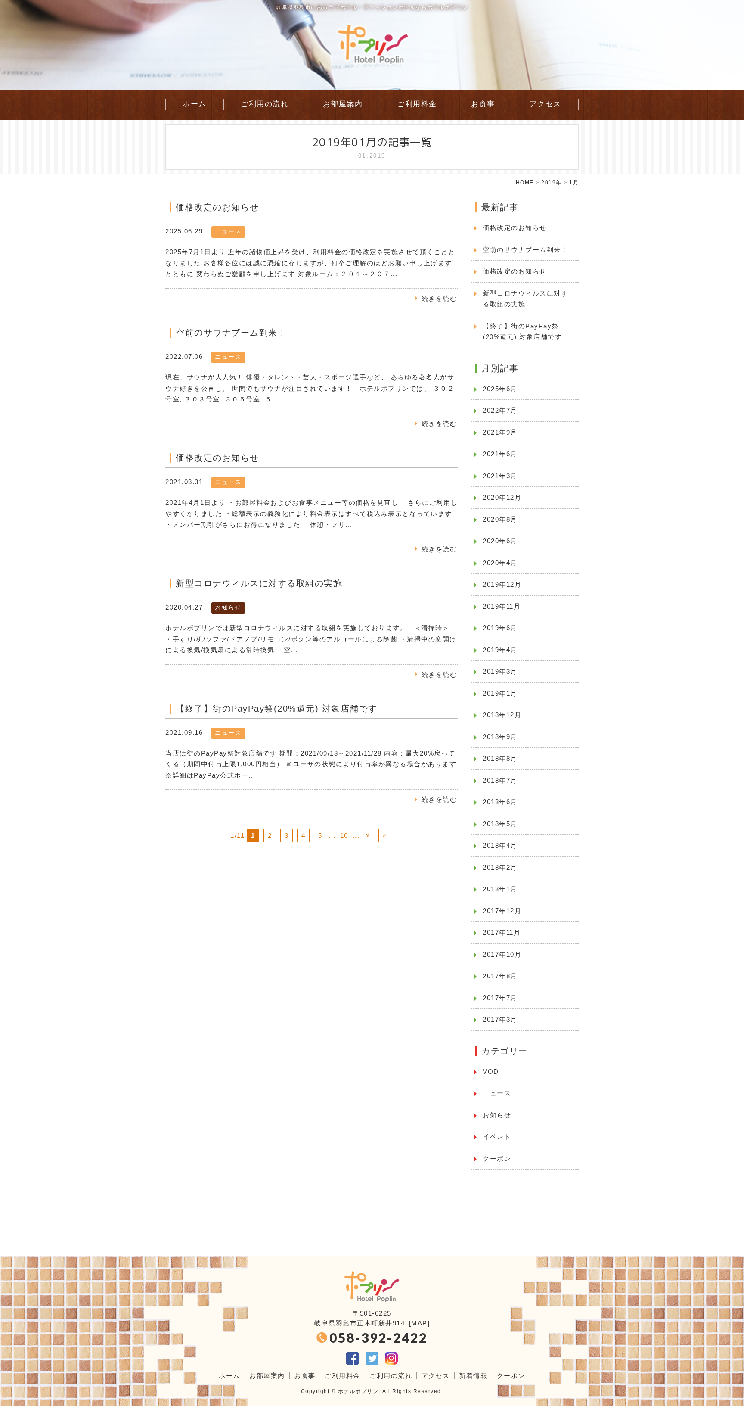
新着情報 (473, 1375)
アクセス (545, 104)
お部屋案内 (343, 104)
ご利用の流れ (264, 104)
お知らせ (228, 607)
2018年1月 (500, 889)
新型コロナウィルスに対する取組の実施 (525, 298)
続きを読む (439, 298)
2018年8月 (500, 758)
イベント (497, 1136)
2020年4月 (500, 562)
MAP (419, 1323)
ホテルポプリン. (359, 1391)
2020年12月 (502, 497)
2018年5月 (500, 823)
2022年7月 (500, 410)
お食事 (483, 104)
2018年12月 (502, 715)
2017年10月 (502, 954)
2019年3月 (500, 671)
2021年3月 (500, 475)
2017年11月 (502, 932)
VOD (491, 1071)
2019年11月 (502, 606)
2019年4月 (500, 649)
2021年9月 (500, 432)
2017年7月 (500, 998)
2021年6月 (500, 453)
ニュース (228, 231)
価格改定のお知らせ (515, 227)
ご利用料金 (417, 104)
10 (344, 835)
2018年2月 (500, 867)
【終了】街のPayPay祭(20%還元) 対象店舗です (522, 331)
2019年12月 (502, 584)
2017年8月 (500, 976)
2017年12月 (502, 911)
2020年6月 (500, 540)
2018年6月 (500, 802)
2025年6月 (500, 388)
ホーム (195, 104)
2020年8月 (500, 519)
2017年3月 (500, 1019)
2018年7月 (500, 780)
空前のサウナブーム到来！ (525, 249)
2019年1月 (500, 693)
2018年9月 (500, 736)
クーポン (497, 1158)
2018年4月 (500, 845)
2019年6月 (500, 627)
